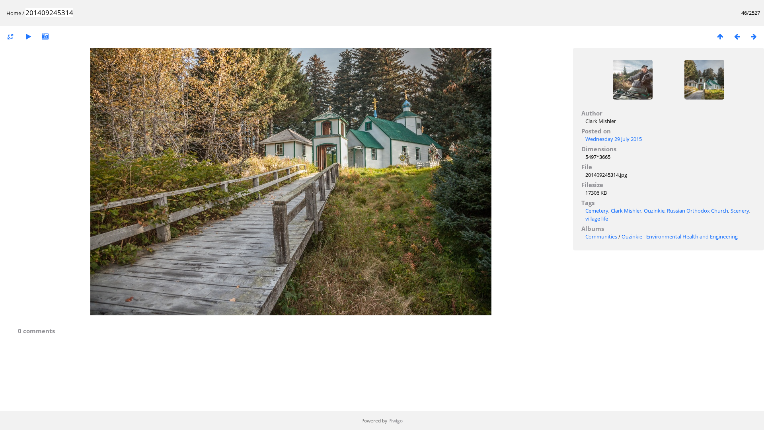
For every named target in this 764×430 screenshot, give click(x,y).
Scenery (740, 210)
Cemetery (596, 210)
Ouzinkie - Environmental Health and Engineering (680, 236)
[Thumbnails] (720, 36)
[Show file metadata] (45, 36)
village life (596, 218)
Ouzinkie (654, 210)
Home (13, 13)
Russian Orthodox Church (697, 210)
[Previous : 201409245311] (737, 36)
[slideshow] (28, 36)
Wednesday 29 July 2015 (613, 139)
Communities (601, 236)
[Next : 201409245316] (753, 36)
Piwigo (395, 420)
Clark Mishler (626, 210)
